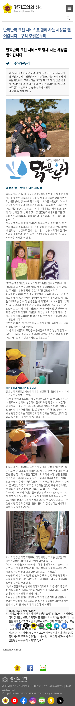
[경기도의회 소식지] (22, 8)
